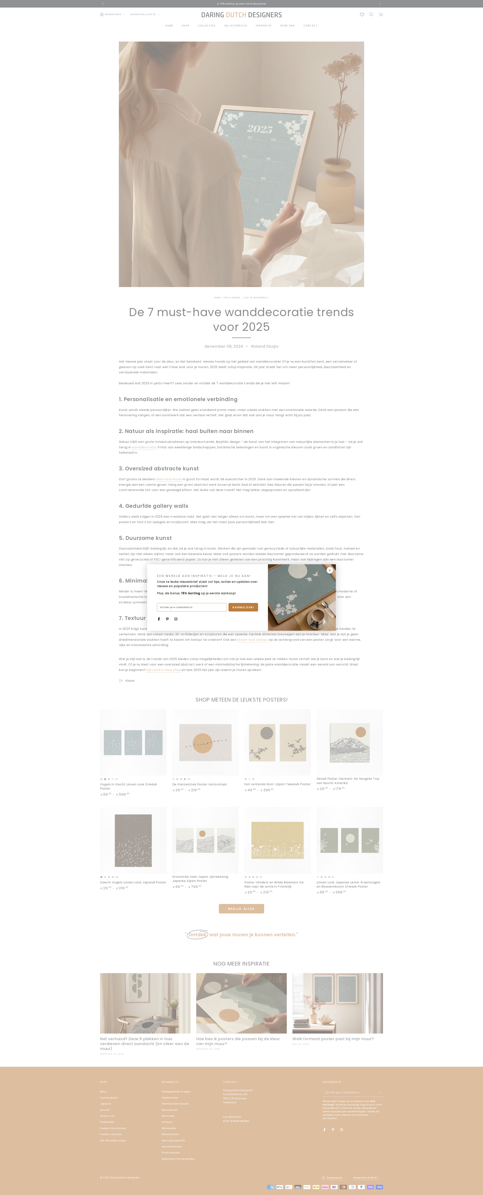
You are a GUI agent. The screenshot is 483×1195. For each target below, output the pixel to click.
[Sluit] (330, 570)
